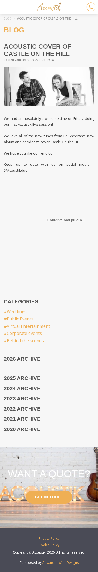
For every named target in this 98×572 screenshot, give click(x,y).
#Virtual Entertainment (27, 326)
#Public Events (18, 319)
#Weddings (15, 312)
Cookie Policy (49, 545)
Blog (8, 18)
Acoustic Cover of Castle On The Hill (47, 18)
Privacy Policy (49, 538)
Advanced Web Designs (60, 562)
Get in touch (49, 496)
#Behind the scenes (24, 341)
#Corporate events (23, 333)
